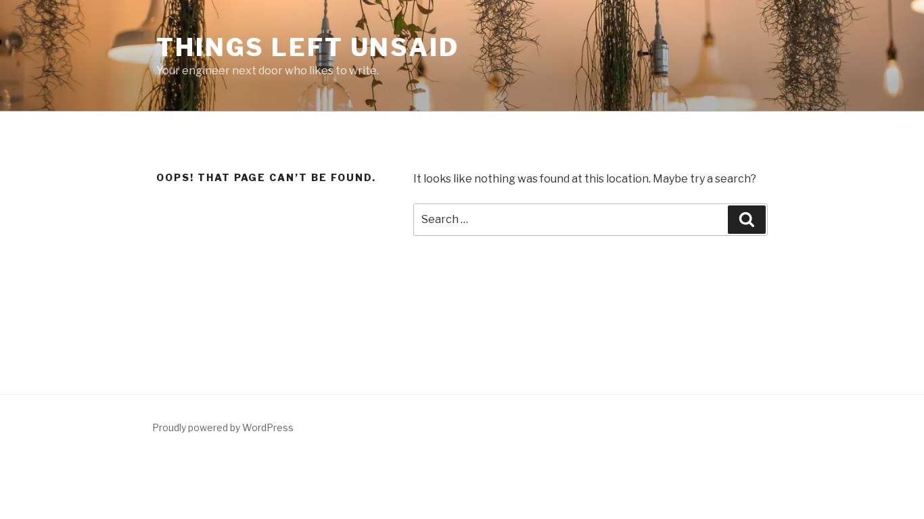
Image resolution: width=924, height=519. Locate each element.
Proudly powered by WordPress (223, 427)
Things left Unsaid (307, 47)
